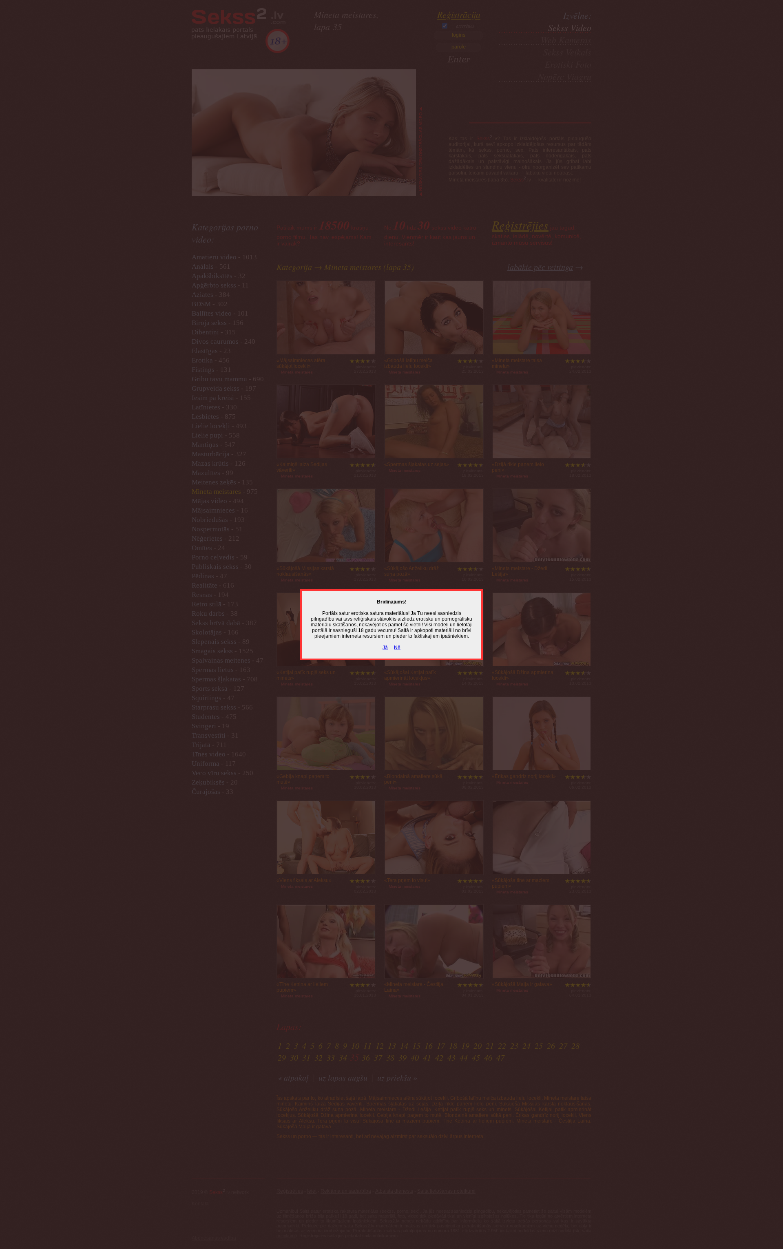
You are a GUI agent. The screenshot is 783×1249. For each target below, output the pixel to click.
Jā (385, 647)
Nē (397, 647)
